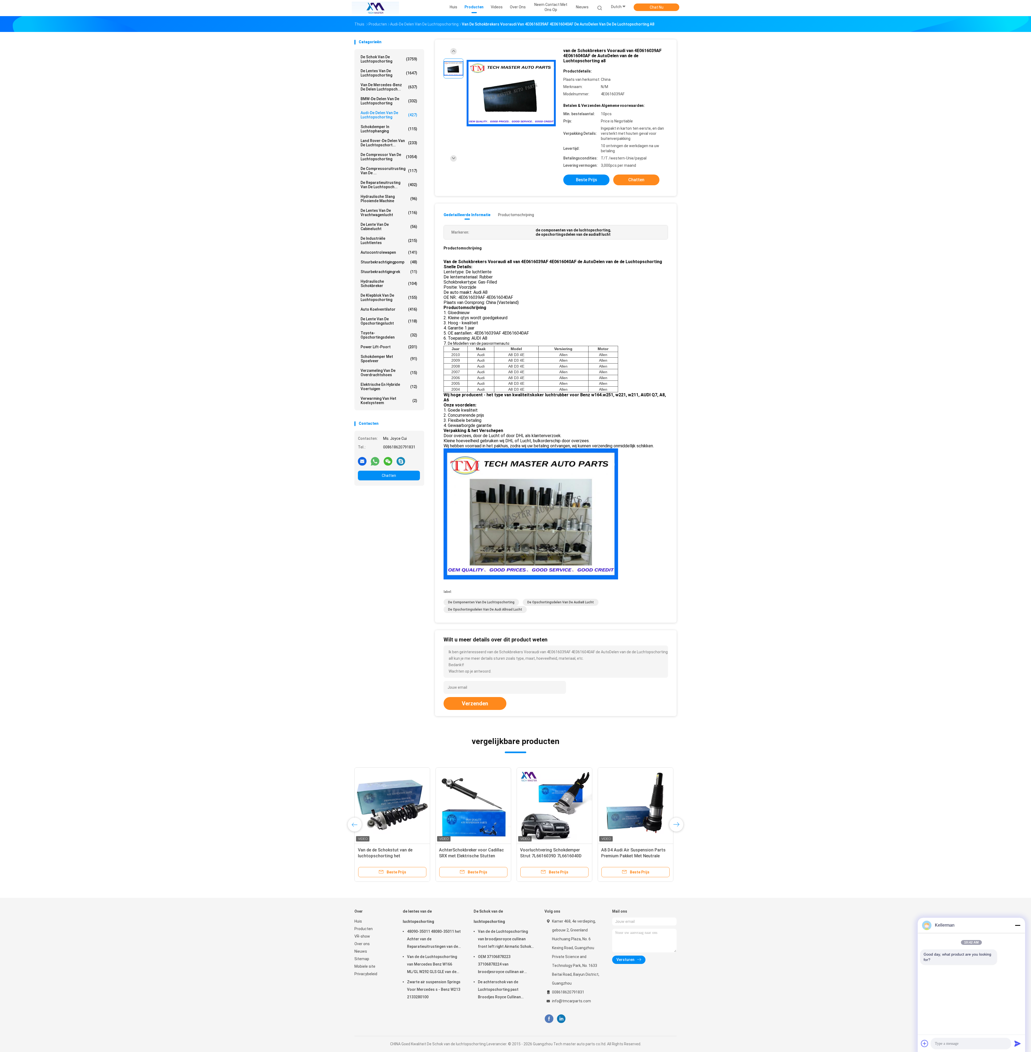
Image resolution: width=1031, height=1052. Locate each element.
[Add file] (924, 1043)
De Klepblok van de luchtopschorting (389, 297)
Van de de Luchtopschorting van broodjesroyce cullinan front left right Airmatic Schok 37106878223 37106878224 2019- (504, 939)
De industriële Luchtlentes (389, 240)
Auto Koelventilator (389, 309)
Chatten (389, 475)
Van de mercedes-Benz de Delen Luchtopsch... (389, 87)
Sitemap (361, 959)
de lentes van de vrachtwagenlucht (389, 212)
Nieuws (360, 951)
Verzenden (475, 703)
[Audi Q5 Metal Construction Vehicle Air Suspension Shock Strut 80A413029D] (473, 805)
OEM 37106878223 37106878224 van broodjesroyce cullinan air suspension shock (501, 965)
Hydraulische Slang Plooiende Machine (389, 198)
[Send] (1017, 1043)
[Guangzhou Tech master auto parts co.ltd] (375, 8)
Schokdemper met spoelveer (389, 358)
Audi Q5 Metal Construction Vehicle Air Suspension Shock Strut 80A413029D (468, 855)
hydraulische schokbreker (389, 283)
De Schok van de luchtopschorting (389, 59)
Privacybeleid (365, 974)
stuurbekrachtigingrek (389, 272)
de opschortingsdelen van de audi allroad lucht (485, 609)
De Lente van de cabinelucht (389, 226)
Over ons (362, 944)
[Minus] (1017, 925)
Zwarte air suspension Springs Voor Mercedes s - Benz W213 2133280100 (433, 989)
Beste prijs (586, 179)
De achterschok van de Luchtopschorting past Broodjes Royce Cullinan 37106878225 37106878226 (502, 990)
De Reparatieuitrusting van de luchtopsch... (389, 184)
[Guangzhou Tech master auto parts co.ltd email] (362, 461)
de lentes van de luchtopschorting (389, 73)
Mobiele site (364, 966)
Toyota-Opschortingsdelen (389, 335)
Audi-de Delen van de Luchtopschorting (389, 115)
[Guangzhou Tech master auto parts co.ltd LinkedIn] (561, 1019)
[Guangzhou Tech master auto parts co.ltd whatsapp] (375, 461)
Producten (363, 929)
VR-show (362, 936)
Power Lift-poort (389, 347)
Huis (358, 921)
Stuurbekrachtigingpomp (389, 262)
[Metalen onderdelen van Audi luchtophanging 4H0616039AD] (392, 805)
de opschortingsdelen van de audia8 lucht (560, 602)
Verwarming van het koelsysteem (389, 400)
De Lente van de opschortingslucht (389, 321)
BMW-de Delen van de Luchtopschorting (389, 101)
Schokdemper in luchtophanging (389, 129)
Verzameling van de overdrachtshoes (389, 372)
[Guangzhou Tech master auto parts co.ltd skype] (401, 461)
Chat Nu (656, 7)
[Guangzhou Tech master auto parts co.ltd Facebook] (548, 1019)
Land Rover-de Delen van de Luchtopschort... (389, 143)
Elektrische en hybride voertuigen (389, 386)
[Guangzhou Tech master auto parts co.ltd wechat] (388, 461)
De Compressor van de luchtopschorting (389, 157)
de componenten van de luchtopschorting (481, 602)
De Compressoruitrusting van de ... (389, 170)
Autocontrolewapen (389, 252)
